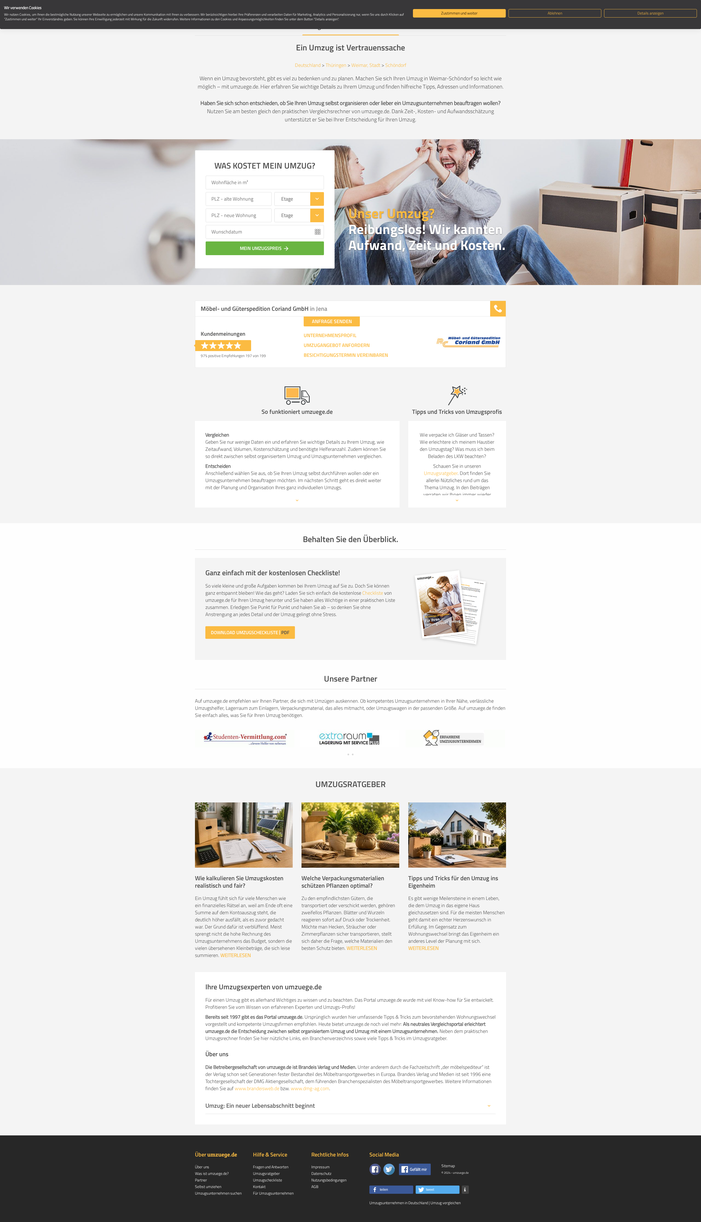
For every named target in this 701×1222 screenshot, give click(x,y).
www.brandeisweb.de (257, 1088)
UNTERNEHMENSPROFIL (330, 335)
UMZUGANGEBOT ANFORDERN (337, 345)
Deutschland (308, 65)
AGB (314, 1186)
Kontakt (259, 1186)
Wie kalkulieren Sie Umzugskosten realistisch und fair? (239, 881)
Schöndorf (395, 65)
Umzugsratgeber (441, 473)
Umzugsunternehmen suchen (218, 1193)
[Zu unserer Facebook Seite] (375, 1169)
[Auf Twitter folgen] (389, 1169)
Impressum (320, 1167)
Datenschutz (321, 1173)
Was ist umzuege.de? (212, 1173)
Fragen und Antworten (270, 1167)
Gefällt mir (418, 1169)
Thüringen (336, 65)
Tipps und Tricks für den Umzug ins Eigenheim (453, 881)
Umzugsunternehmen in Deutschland (398, 1203)
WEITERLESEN (235, 955)
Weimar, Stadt (365, 65)
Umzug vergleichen (445, 1203)
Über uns (202, 1167)
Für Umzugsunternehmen (273, 1193)
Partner (201, 1180)
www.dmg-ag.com (310, 1088)
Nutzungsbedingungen (328, 1180)
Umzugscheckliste (267, 1180)
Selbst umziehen (208, 1186)
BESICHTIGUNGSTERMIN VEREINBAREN (346, 355)
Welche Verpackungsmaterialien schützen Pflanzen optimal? (342, 881)
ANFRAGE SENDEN (332, 321)
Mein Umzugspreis (264, 248)
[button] (391, 1190)
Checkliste (372, 593)
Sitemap (448, 1166)
